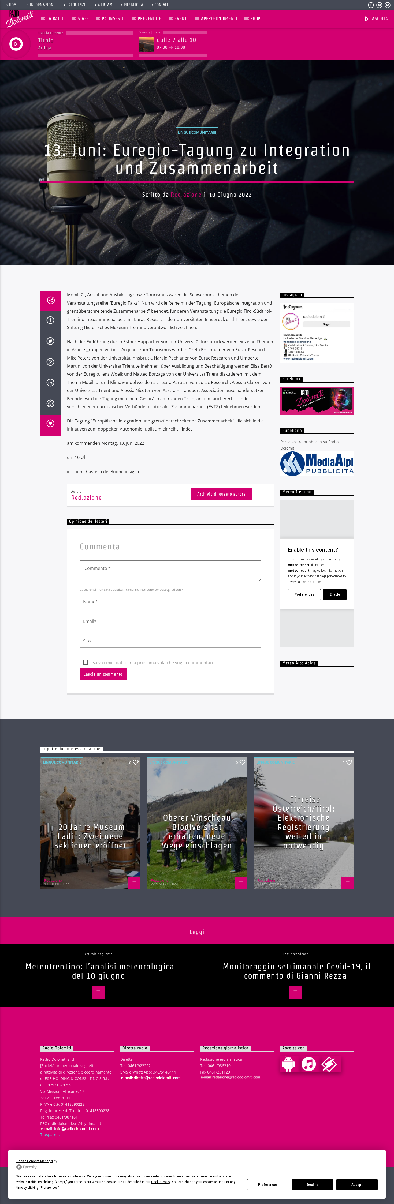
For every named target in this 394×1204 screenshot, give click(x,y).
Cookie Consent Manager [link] (34, 1161)
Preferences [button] (49, 1188)
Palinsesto (113, 18)
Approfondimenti (219, 18)
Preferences (268, 1185)
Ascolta (379, 18)
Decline (312, 1185)
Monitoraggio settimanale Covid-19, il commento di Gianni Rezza (297, 971)
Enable (335, 594)
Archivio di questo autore (221, 494)
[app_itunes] (311, 1064)
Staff (83, 18)
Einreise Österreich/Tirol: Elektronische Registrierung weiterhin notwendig (303, 822)
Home (14, 5)
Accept (357, 1185)
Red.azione (186, 194)
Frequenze (76, 5)
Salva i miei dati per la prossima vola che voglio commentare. (153, 662)
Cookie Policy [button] (160, 1182)
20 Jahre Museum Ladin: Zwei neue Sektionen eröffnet (90, 836)
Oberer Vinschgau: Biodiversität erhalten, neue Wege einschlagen (198, 831)
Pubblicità (133, 5)
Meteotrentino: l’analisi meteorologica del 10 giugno (99, 971)
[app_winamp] (331, 1064)
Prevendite (149, 18)
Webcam (104, 5)
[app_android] (290, 1064)
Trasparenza (51, 1134)
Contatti (162, 5)
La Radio (55, 18)
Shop (255, 18)
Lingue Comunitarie (197, 132)
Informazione (42, 5)
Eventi (181, 18)
